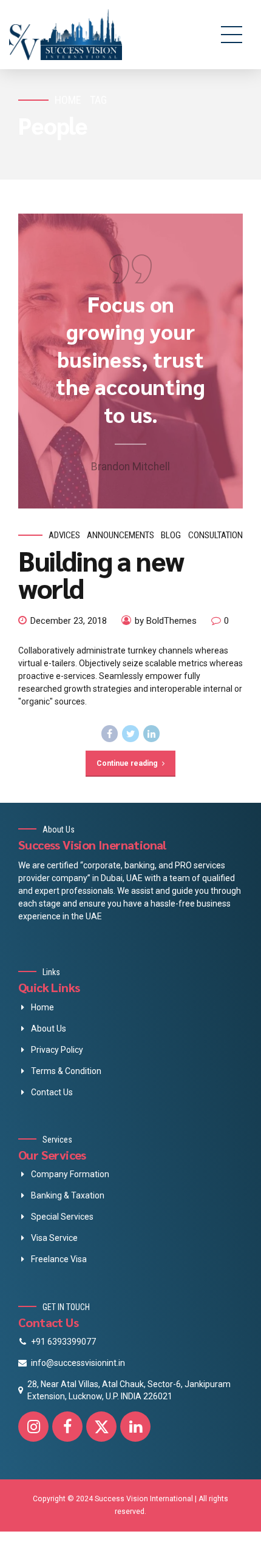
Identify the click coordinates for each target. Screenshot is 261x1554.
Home (68, 99)
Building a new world (101, 573)
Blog (171, 535)
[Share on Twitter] (130, 733)
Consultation (215, 535)
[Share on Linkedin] (151, 733)
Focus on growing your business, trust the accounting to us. (130, 359)
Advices (64, 535)
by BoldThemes (166, 620)
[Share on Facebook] (109, 733)
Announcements (120, 535)
